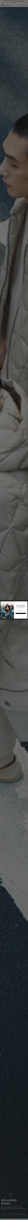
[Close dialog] (26, 602)
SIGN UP (21, 613)
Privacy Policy (20, 614)
